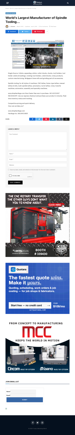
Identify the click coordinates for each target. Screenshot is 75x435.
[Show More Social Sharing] (47, 31)
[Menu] (7, 3)
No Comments (44, 26)
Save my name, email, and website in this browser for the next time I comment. (32, 169)
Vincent (13, 26)
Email (8, 395)
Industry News (10, 13)
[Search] (68, 3)
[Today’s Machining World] (37, 3)
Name (8, 391)
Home (7, 8)
